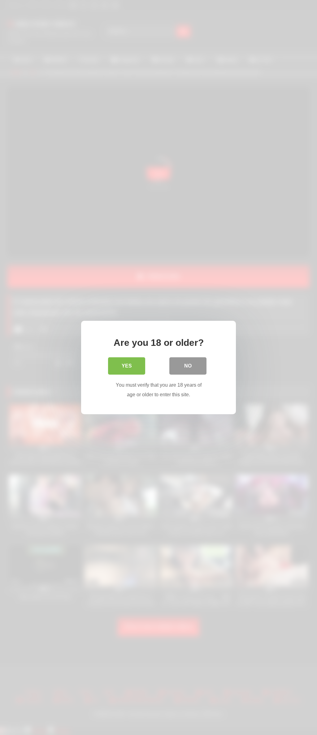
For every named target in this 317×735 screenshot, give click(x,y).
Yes (127, 365)
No (188, 365)
